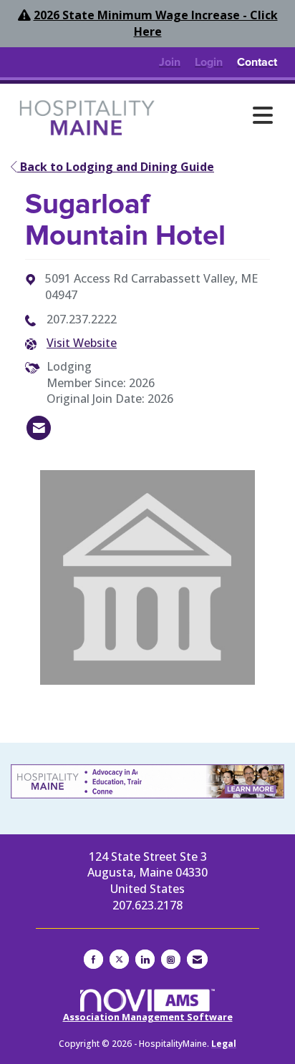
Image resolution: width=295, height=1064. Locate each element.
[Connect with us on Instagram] (170, 959)
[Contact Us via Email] (197, 959)
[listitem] (170, 62)
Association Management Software (148, 1016)
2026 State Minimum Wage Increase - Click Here (156, 23)
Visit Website (82, 343)
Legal (223, 1044)
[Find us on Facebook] (93, 959)
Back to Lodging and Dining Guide (115, 167)
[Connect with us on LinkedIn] (145, 959)
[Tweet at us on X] (119, 959)
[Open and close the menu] (222, 115)
